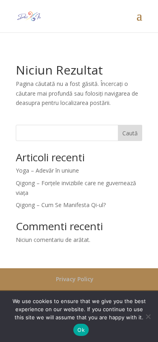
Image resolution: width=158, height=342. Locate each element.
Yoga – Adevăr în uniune (47, 170)
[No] (148, 316)
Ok (81, 330)
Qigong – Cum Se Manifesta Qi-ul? (61, 205)
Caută (130, 133)
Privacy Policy (75, 279)
